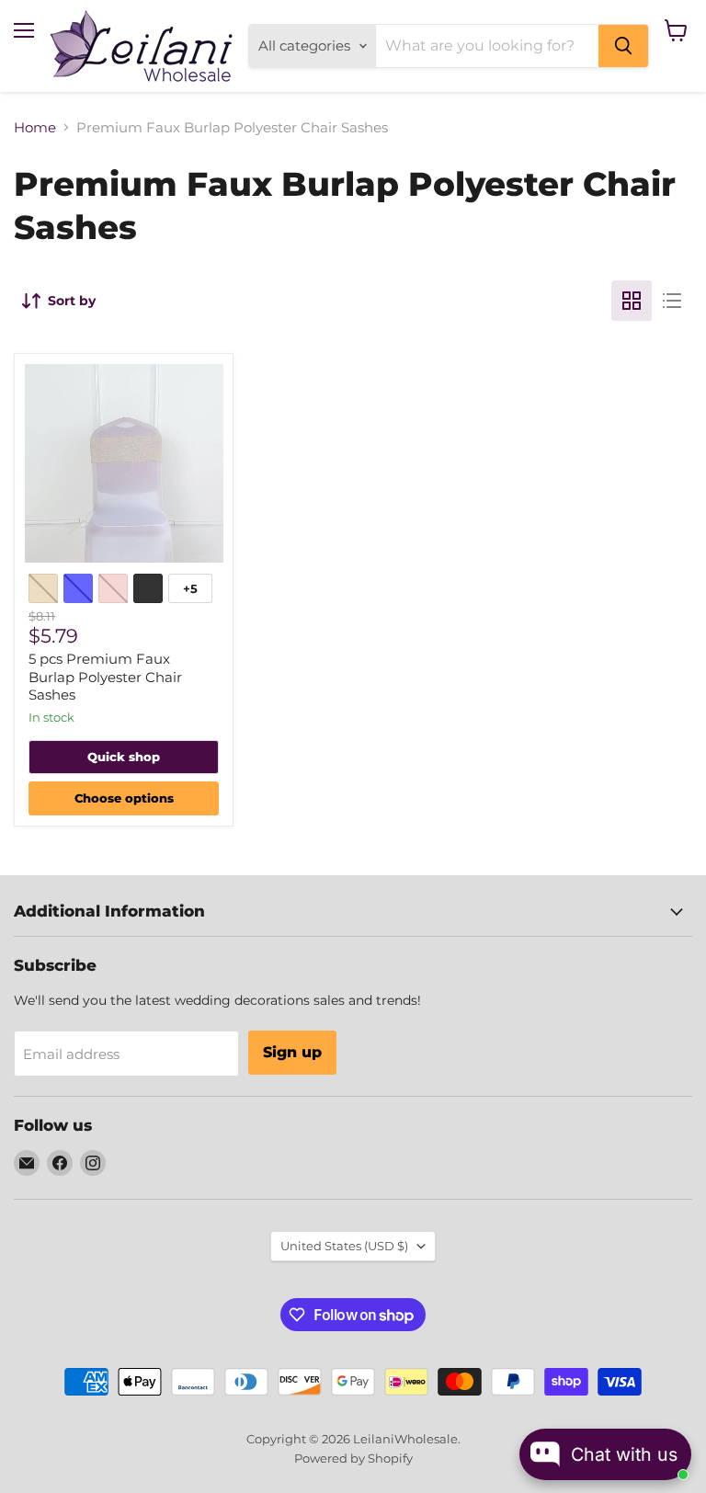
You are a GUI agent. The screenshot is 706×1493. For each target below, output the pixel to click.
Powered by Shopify (353, 1458)
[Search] (623, 46)
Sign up (292, 1052)
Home (35, 127)
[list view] (672, 300)
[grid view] (631, 300)
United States (344, 1245)
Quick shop (123, 756)
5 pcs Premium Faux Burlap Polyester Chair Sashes (105, 676)
